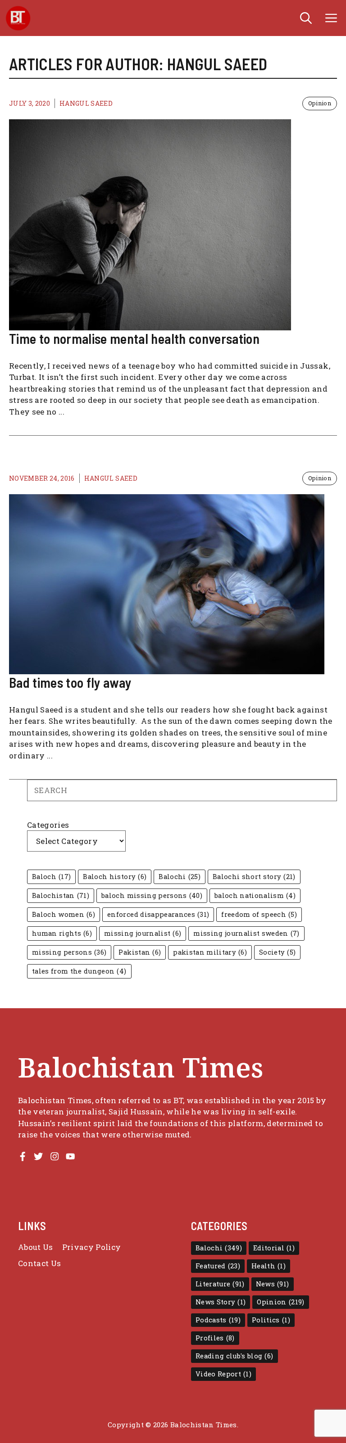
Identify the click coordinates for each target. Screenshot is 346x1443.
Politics (271, 1320)
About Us (35, 1247)
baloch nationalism (255, 895)
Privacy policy (91, 1247)
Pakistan (139, 952)
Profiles (215, 1338)
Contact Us (39, 1263)
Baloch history (114, 876)
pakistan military (210, 952)
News (272, 1284)
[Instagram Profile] (54, 1156)
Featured (218, 1266)
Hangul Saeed (86, 103)
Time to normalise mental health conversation (134, 338)
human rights (62, 933)
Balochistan (60, 895)
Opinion (319, 103)
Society (277, 952)
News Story (221, 1302)
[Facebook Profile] (22, 1156)
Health (268, 1266)
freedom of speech (259, 914)
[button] (306, 18)
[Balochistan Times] (18, 18)
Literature (220, 1284)
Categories (48, 825)
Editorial (274, 1248)
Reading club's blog (234, 1356)
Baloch (51, 876)
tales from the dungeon (79, 971)
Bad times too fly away (70, 682)
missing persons (69, 952)
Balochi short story (254, 876)
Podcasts (218, 1320)
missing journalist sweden (246, 933)
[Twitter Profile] (38, 1156)
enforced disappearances (158, 914)
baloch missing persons (151, 895)
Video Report (223, 1374)
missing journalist (142, 933)
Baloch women (63, 914)
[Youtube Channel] (70, 1156)
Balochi (179, 876)
